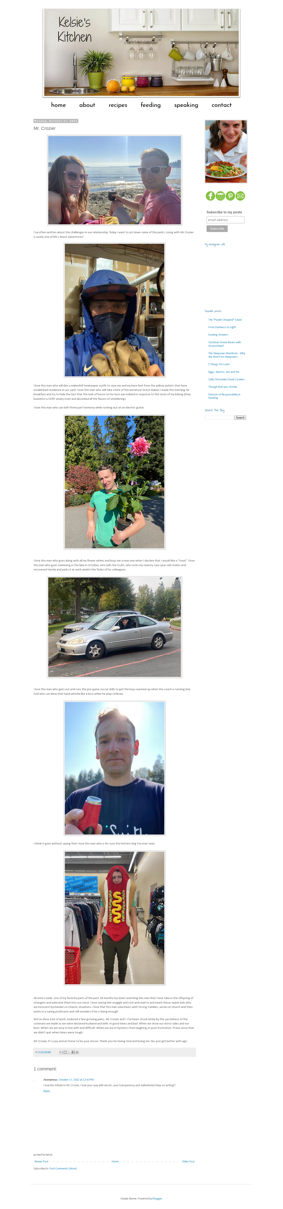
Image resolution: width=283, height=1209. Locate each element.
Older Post (188, 1161)
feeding (151, 105)
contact (222, 105)
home (58, 105)
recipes (118, 105)
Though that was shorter (222, 387)
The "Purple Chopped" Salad (225, 319)
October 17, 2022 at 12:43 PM (76, 1079)
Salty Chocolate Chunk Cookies (226, 379)
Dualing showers (218, 334)
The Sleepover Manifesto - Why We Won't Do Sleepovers (226, 355)
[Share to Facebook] (73, 1052)
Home (115, 1161)
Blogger (157, 1198)
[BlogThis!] (65, 1052)
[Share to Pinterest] (77, 1052)
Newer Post (41, 1161)
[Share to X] (69, 1052)
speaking (186, 105)
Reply (47, 1091)
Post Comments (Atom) (63, 1168)
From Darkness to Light (222, 327)
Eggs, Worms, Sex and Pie (223, 372)
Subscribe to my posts (224, 212)
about (87, 105)
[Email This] (61, 1052)
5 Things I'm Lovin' (219, 364)
